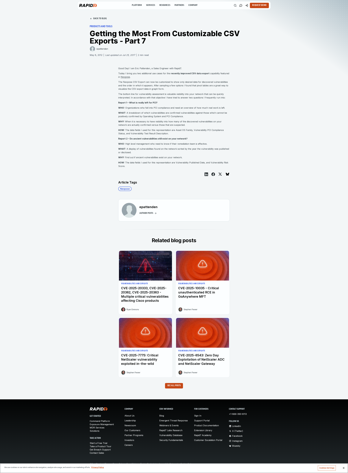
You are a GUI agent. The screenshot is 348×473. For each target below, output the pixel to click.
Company (193, 5)
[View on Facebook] (213, 174)
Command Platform (100, 421)
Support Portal (202, 420)
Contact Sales (97, 453)
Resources (164, 5)
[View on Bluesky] (227, 174)
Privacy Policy (97, 467)
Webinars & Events (169, 425)
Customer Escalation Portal (208, 440)
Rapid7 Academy (203, 435)
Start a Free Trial (98, 443)
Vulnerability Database (170, 435)
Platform (137, 5)
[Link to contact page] (240, 5)
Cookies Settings (326, 468)
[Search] (235, 5)
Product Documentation (206, 425)
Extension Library (203, 430)
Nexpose (125, 77)
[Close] (344, 468)
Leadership (130, 420)
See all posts (174, 386)
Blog (161, 415)
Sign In (197, 415)
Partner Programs (134, 435)
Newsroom (130, 425)
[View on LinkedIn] (206, 174)
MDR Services (97, 427)
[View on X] (220, 174)
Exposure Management (102, 424)
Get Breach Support (100, 449)
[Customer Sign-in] (246, 5)
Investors (129, 440)
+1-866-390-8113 (238, 414)
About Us (129, 415)
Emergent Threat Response (173, 420)
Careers (129, 445)
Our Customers (132, 430)
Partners (179, 5)
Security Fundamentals (171, 440)
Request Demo (259, 5)
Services (150, 5)
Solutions (94, 431)
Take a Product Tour (100, 446)
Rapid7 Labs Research (170, 430)
